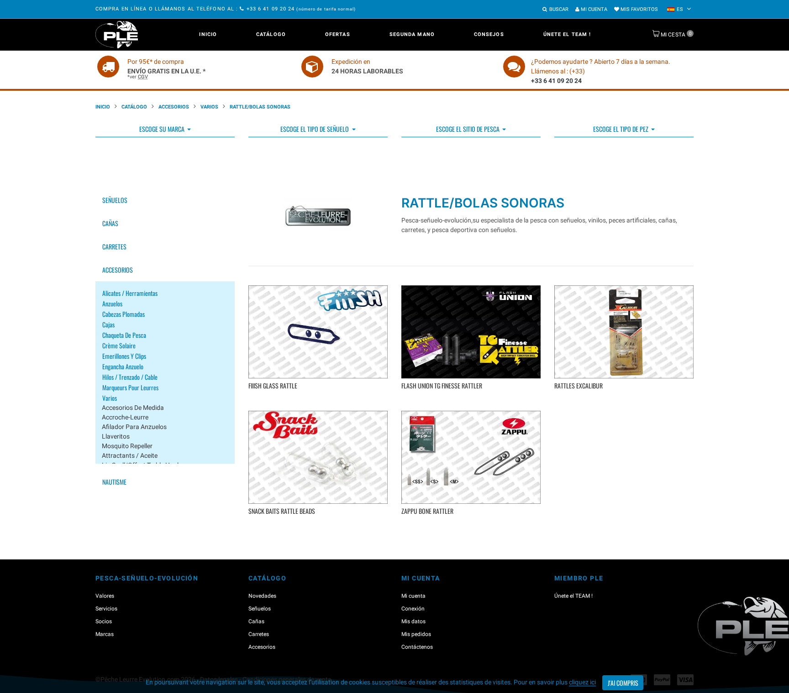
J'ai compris (623, 683)
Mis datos (413, 621)
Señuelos (114, 200)
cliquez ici (582, 682)
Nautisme (114, 481)
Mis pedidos (416, 634)
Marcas (104, 634)
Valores (104, 596)
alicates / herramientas (130, 293)
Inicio (208, 34)
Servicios (106, 608)
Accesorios (173, 107)
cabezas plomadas (123, 314)
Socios (103, 621)
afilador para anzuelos (134, 426)
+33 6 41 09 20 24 (270, 9)
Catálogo (271, 34)
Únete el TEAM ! (567, 34)
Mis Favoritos (638, 9)
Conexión (413, 608)
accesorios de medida (133, 407)
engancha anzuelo (122, 366)
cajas (108, 324)
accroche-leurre (125, 417)
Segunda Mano (412, 34)
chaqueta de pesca (124, 335)
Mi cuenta (593, 9)
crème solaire (119, 345)
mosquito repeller (127, 446)
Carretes (114, 246)
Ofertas (337, 34)
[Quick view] (319, 399)
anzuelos (112, 303)
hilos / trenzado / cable (130, 377)
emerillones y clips (124, 356)
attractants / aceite (130, 455)
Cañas (110, 223)
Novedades (262, 596)
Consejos (489, 34)
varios (209, 107)
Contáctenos (417, 647)
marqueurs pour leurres (130, 387)
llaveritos (116, 436)
